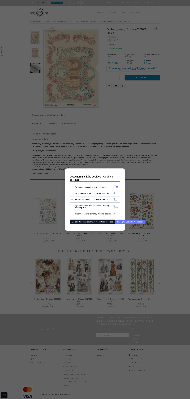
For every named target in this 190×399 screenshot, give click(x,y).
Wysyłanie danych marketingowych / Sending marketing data (92, 206)
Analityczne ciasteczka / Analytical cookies (91, 199)
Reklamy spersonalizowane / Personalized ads (93, 214)
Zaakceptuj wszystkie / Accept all (130, 222)
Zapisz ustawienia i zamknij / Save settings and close (92, 222)
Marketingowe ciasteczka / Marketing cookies (92, 193)
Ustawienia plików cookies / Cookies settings (91, 178)
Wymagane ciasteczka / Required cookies (91, 187)
